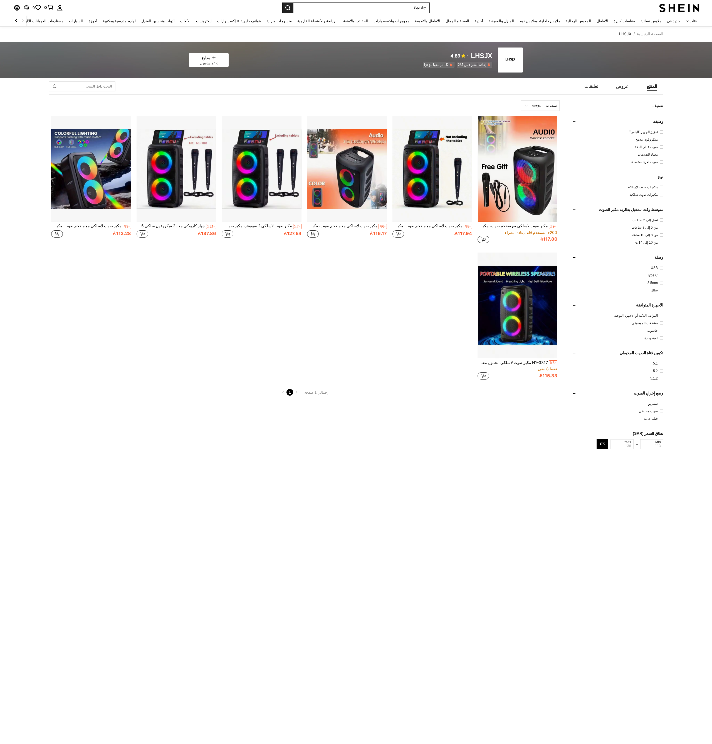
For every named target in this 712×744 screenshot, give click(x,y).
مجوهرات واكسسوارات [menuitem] (391, 21)
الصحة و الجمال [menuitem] (457, 21)
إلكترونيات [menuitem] (204, 21)
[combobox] (540, 106)
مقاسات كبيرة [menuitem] (624, 21)
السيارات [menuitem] (76, 21)
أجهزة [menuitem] (92, 21)
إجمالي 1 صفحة (316, 392)
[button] (26, 7)
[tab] (652, 86)
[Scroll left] (23, 21)
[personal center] (59, 7)
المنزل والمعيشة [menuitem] (501, 21)
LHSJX (481, 56)
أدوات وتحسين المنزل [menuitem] (158, 21)
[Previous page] (296, 392)
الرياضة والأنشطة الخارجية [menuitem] (317, 21)
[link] (49, 7)
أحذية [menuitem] (479, 21)
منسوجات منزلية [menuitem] (279, 21)
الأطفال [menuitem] (602, 21)
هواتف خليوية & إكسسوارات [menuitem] (239, 21)
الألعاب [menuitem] (185, 21)
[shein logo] (679, 8)
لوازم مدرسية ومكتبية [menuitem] (119, 21)
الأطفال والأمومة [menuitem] (427, 21)
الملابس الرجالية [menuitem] (578, 21)
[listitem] (473, 65)
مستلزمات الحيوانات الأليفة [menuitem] (42, 21)
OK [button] (602, 444)
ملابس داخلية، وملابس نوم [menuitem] (540, 21)
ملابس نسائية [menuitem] (651, 21)
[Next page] (283, 392)
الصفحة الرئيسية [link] (650, 34)
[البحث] (287, 8)
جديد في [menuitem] (673, 21)
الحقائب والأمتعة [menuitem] (355, 21)
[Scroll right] (16, 21)
